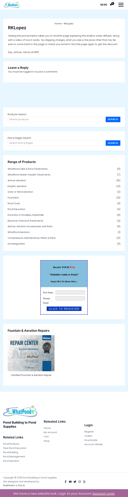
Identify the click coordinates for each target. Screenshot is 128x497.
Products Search (17, 114)
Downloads (90, 440)
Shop (47, 440)
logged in (28, 71)
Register (89, 431)
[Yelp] (84, 481)
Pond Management (14, 456)
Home (47, 428)
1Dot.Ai (21, 485)
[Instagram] (79, 481)
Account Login (104, 493)
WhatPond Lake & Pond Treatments (28, 168)
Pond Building (10, 452)
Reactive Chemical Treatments (25, 220)
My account (50, 432)
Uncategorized (16, 243)
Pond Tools (14, 203)
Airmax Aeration (17, 180)
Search (113, 119)
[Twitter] (75, 481)
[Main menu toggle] (121, 4)
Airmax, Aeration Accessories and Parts (30, 226)
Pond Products (11, 443)
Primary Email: (46, 300)
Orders (88, 435)
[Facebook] (65, 481)
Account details (93, 444)
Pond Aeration (11, 460)
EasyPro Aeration (17, 186)
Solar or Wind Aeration (20, 191)
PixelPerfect (9, 485)
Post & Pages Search (19, 138)
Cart (46, 436)
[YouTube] (70, 481)
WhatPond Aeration (19, 232)
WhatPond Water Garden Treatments (29, 174)
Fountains (13, 197)
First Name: (48, 292)
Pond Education (16, 209)
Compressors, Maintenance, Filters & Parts (32, 238)
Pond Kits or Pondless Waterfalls (26, 215)
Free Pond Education (14, 448)
